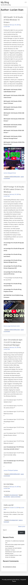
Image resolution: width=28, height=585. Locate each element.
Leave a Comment (15, 496)
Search (5, 530)
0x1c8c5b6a (8, 484)
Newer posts (21, 526)
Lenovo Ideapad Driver (10, 173)
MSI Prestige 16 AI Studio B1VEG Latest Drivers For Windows (14, 189)
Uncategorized (14, 495)
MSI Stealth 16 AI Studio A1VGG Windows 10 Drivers (13, 19)
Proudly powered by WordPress (11, 579)
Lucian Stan (7, 26)
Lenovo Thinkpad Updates (11, 470)
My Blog (5, 2)
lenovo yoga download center (12, 326)
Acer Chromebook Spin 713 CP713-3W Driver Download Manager (13, 342)
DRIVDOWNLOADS (15, 176)
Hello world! (8, 505)
